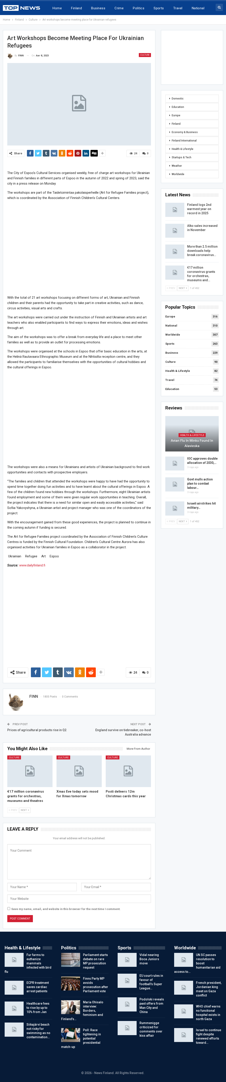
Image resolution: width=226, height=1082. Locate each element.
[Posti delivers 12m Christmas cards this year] (128, 771)
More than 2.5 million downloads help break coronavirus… (202, 251)
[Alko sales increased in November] (174, 231)
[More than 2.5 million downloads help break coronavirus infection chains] (174, 252)
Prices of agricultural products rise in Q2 (36, 730)
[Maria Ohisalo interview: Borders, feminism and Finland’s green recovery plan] (70, 1007)
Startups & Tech (181, 157)
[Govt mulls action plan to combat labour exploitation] (174, 484)
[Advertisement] (79, 247)
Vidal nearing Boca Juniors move (149, 959)
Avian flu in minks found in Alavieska (192, 443)
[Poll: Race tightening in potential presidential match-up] (70, 1035)
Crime (119, 8)
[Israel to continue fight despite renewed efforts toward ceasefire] (183, 1035)
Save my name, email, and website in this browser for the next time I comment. (66, 909)
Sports (159, 8)
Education (178, 107)
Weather (177, 165)
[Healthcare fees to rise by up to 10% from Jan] (14, 1009)
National (198, 8)
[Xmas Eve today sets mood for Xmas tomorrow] (79, 771)
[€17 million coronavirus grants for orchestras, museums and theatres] (30, 771)
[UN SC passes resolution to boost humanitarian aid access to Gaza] (183, 960)
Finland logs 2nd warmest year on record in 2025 (199, 209)
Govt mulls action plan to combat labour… (200, 483)
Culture (145, 55)
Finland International (184, 140)
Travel (178, 8)
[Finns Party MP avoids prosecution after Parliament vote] (70, 984)
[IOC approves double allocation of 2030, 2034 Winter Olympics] (174, 464)
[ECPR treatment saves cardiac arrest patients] (14, 988)
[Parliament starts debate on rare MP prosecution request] (70, 960)
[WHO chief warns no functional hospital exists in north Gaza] (183, 1011)
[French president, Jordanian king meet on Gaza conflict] (183, 988)
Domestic (178, 98)
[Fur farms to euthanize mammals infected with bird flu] (14, 960)
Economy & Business (185, 132)
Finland (76, 8)
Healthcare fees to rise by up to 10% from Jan (37, 1008)
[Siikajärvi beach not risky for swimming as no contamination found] (14, 1030)
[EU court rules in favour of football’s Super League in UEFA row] (127, 981)
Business (98, 8)
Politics (138, 8)
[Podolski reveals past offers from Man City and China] (127, 1004)
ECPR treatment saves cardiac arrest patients (37, 987)
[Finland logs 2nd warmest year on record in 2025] (174, 210)
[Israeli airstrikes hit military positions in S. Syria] (174, 508)
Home (57, 8)
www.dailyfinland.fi (32, 565)
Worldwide (178, 174)
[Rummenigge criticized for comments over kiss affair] (127, 1028)
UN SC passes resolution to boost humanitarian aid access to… (197, 963)
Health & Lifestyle (182, 149)
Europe (176, 115)
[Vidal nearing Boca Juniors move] (127, 960)
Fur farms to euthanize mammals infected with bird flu (28, 963)
